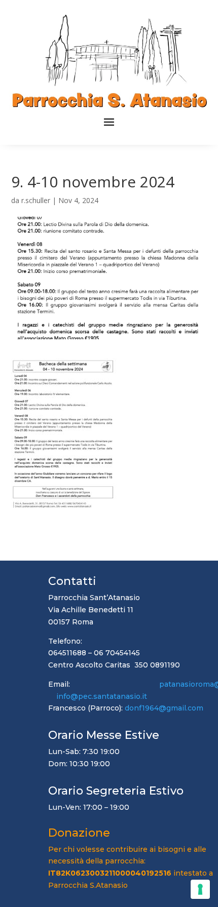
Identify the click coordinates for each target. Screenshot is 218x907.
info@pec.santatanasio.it (101, 696)
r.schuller (35, 200)
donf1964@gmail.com (164, 708)
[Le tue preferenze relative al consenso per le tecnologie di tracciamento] (200, 889)
